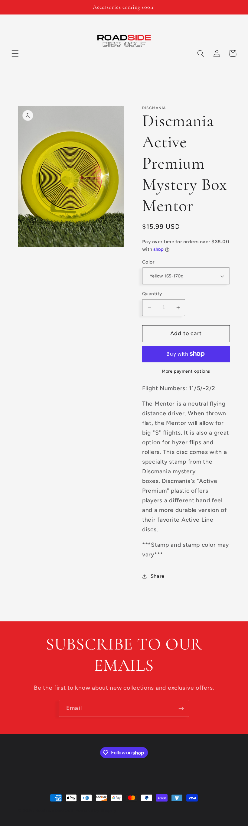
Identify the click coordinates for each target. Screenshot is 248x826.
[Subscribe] (181, 708)
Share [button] (158, 576)
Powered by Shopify (95, 810)
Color (148, 262)
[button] (15, 53)
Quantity (152, 293)
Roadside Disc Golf (54, 810)
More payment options (186, 371)
